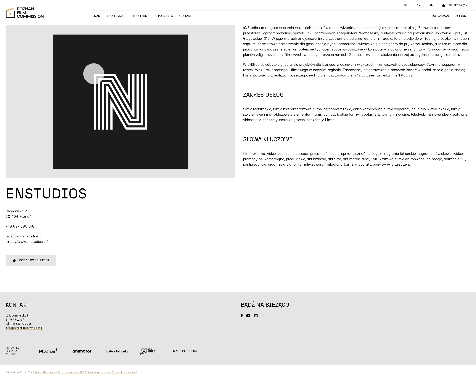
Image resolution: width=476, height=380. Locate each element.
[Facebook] (242, 315)
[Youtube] (248, 315)
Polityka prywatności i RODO (73, 372)
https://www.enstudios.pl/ (27, 242)
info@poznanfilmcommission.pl (24, 328)
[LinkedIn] (256, 315)
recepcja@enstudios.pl (24, 236)
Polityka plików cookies (45, 372)
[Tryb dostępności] (431, 5)
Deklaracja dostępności (124, 372)
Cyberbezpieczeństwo (99, 372)
